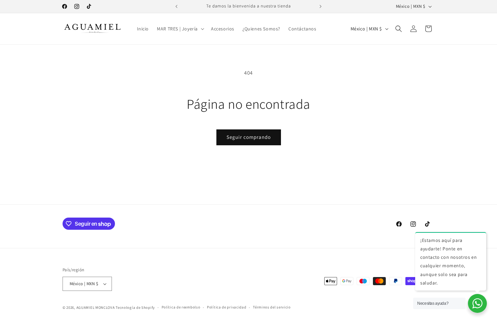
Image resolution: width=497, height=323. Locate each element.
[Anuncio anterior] (176, 6)
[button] (180, 29)
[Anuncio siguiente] (320, 6)
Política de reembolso (181, 307)
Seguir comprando (249, 137)
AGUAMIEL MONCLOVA (95, 307)
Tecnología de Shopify (135, 307)
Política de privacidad (226, 307)
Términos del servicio (272, 307)
